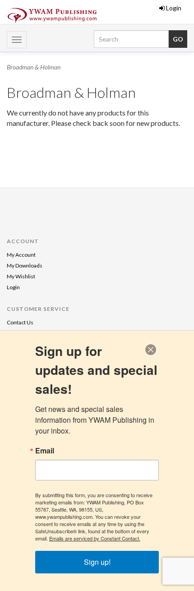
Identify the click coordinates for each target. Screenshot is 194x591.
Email (44, 450)
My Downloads (24, 265)
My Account (21, 254)
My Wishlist (21, 276)
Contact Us (20, 322)
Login (173, 8)
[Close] (150, 349)
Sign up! (97, 562)
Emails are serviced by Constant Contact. (94, 538)
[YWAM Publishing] (52, 15)
